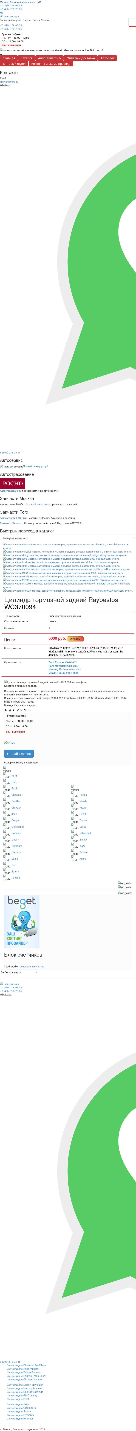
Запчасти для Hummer (20, 1418)
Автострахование (10, 490)
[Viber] (25, 710)
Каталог (26, 58)
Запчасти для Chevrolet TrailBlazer (27, 1365)
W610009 (81, 648)
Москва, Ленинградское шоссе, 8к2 (20, 2)
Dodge (15, 820)
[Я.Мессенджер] (5, 710)
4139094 (53, 655)
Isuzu (83, 846)
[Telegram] (17, 710)
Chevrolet (17, 794)
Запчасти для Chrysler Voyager (25, 1379)
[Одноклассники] (13, 710)
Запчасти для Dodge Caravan (24, 1372)
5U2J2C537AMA (85, 651)
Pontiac (16, 878)
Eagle (15, 858)
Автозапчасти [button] (48, 58)
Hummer (16, 833)
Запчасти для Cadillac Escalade (25, 1392)
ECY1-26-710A (97, 648)
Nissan (83, 807)
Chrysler (16, 807)
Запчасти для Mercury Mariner (24, 1388)
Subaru (84, 852)
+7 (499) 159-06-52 (11, 5)
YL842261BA (67, 655)
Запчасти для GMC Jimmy (22, 1395)
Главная (9, 58)
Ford (14, 775)
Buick (15, 788)
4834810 (70, 651)
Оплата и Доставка (81, 58)
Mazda (83, 801)
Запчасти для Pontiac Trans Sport (26, 1376)
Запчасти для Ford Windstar (23, 1368)
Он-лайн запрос (19, 753)
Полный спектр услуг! (35, 466)
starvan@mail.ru (9, 81)
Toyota (83, 820)
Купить (75, 638)
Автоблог (107, 58)
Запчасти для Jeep (18, 1404)
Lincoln (15, 839)
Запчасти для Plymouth (20, 1415)
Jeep (14, 814)
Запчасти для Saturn (19, 1411)
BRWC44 (54, 648)
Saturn (15, 871)
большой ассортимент (39, 504)
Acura (83, 858)
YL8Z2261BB (67, 648)
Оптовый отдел (14, 63)
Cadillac (16, 801)
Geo (14, 865)
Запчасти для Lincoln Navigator (25, 1384)
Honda (83, 794)
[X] (21, 710)
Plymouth (17, 846)
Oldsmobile (18, 826)
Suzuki (83, 814)
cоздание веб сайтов (32, 966)
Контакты (50, 63)
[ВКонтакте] (9, 710)
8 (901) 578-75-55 (10, 452)
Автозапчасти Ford (11, 517)
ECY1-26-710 (114, 648)
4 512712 (101, 651)
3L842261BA (115, 651)
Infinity (83, 839)
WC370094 (20, 606)
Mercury (16, 852)
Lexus (83, 826)
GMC (14, 782)
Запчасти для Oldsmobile (21, 1408)
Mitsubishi (85, 833)
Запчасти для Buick (18, 1399)
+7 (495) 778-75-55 (11, 9)
